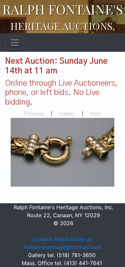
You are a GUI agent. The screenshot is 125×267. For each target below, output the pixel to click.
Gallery (67, 114)
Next (95, 114)
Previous (34, 114)
